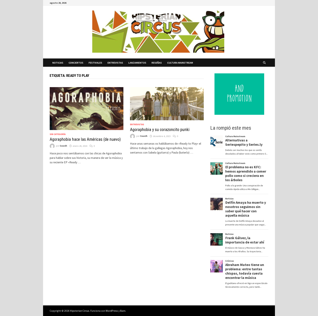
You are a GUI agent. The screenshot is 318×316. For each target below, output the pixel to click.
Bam (122, 310)
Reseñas (157, 62)
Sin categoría (58, 134)
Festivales (95, 62)
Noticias (57, 62)
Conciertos (76, 62)
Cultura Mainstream (180, 62)
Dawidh (63, 145)
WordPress (112, 310)
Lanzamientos (137, 62)
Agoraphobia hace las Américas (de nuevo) (85, 139)
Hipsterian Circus (79, 310)
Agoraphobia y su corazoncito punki (159, 129)
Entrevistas (115, 62)
